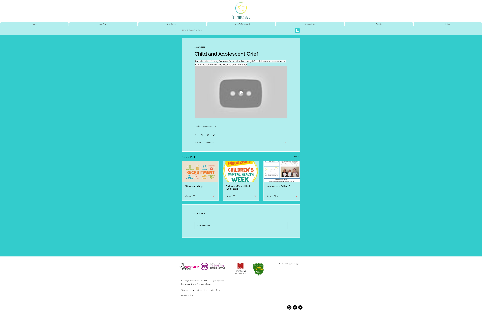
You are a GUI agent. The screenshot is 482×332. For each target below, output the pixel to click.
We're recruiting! (194, 186)
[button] (310, 24)
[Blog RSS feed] (297, 30)
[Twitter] (300, 307)
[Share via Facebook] (196, 135)
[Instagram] (289, 307)
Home (183, 30)
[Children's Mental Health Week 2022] (241, 171)
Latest (192, 30)
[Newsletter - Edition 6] (282, 171)
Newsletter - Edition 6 (278, 186)
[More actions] (285, 46)
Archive (213, 126)
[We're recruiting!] (200, 171)
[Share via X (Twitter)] (202, 135)
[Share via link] (214, 135)
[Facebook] (295, 307)
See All (297, 157)
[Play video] (241, 92)
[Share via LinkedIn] (208, 135)
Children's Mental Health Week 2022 (239, 187)
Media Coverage (201, 126)
